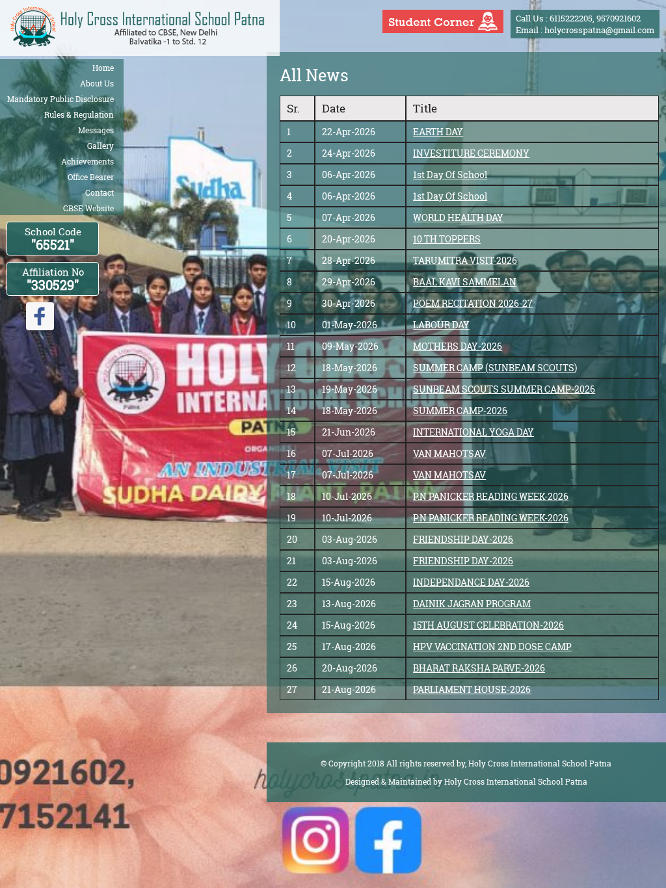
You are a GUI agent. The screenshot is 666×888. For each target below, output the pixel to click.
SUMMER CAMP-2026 (460, 410)
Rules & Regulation (79, 114)
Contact (99, 192)
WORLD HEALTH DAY (458, 217)
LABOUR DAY (441, 325)
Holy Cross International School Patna (515, 781)
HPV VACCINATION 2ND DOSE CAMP (492, 646)
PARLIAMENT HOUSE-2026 (472, 689)
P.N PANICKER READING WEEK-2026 (490, 496)
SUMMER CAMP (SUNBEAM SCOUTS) (495, 367)
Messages (96, 130)
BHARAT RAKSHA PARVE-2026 (479, 668)
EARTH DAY (438, 131)
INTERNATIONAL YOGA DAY (473, 432)
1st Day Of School (450, 174)
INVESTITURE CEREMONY (471, 153)
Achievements (87, 161)
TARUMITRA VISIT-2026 (465, 260)
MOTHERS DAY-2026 (457, 346)
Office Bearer (91, 177)
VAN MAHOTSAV (449, 453)
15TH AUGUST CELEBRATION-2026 (488, 625)
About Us (97, 83)
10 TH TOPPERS (447, 239)
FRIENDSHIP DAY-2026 (463, 539)
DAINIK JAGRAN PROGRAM (472, 603)
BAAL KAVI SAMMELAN (464, 282)
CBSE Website (88, 208)
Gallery (100, 145)
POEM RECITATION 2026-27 (473, 303)
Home (103, 67)
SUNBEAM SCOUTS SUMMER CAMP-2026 (504, 389)
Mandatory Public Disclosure (60, 99)
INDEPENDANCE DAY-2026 (471, 582)
